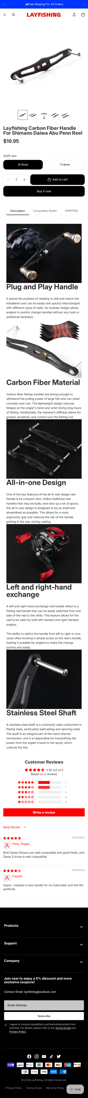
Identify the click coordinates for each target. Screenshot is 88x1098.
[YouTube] (44, 1056)
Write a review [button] (44, 812)
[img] (12, 838)
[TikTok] (51, 1056)
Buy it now (44, 191)
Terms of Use (63, 1027)
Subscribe (44, 1016)
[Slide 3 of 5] (44, 114)
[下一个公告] (83, 4)
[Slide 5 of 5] (65, 114)
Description (17, 210)
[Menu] (4, 14)
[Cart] (83, 14)
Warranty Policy (55, 1087)
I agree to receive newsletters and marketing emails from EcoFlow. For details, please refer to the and (42, 1028)
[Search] (13, 14)
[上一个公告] (4, 4)
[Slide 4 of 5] (54, 114)
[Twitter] (59, 1056)
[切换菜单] (81, 926)
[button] (26, 782)
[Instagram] (37, 1056)
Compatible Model (45, 210)
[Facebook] (29, 1056)
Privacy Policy (17, 1031)
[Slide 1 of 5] (22, 114)
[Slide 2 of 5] (33, 114)
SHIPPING (71, 210)
